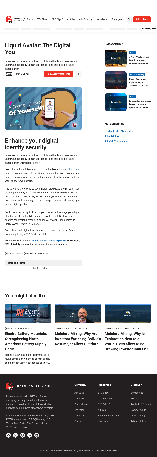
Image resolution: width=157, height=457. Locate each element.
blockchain (74, 169)
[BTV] (15, 19)
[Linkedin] (36, 435)
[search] (129, 20)
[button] (78, 74)
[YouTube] (29, 435)
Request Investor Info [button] (58, 73)
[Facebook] (8, 435)
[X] (15, 435)
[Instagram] (22, 435)
